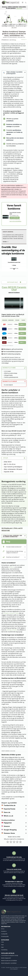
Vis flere (5, 241)
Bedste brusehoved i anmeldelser (9, 960)
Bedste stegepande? (6, 958)
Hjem (2, 947)
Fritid (2, 942)
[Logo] (10, 2)
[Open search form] (25, 2)
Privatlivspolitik (4, 936)
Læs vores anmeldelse (15, 221)
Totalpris (17, 320)
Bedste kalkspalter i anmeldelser (9, 963)
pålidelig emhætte (11, 630)
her (15, 40)
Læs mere (19, 8)
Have (2, 944)
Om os (2, 928)
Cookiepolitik (4, 933)
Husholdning (4, 949)
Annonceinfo (11, 320)
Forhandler (4, 320)
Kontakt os (3, 931)
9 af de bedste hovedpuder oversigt (9, 955)
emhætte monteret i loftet (11, 613)
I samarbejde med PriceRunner (7, 345)
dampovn (11, 567)
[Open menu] (22, 2)
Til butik (23, 320)
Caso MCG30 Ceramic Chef (14, 262)
